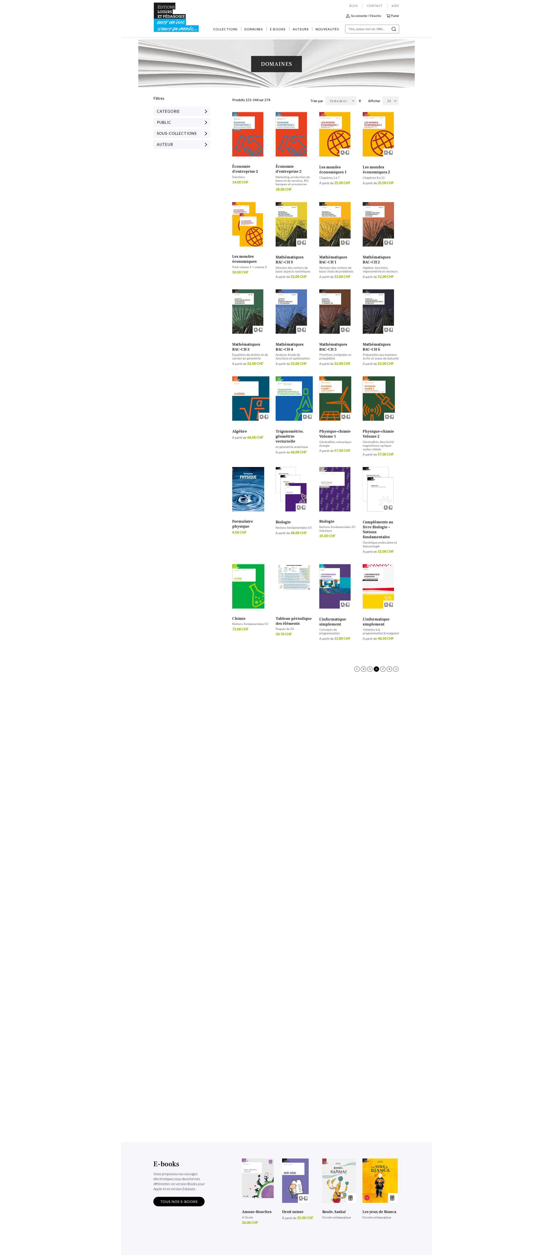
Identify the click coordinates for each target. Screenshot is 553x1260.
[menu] (276, 29)
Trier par (316, 101)
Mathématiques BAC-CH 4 (290, 347)
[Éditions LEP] (170, 17)
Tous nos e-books (179, 1201)
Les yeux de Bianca (379, 1211)
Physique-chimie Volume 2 (378, 434)
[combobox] (372, 29)
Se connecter (359, 16)
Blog (354, 6)
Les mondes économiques (244, 259)
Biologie (283, 522)
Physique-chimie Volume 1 (335, 434)
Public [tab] (164, 122)
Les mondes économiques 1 (332, 170)
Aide (395, 6)
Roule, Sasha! (334, 1211)
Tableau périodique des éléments (294, 621)
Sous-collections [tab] (177, 133)
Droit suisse (293, 1211)
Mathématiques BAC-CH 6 (377, 347)
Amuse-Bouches (257, 1211)
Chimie (239, 618)
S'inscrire (375, 16)
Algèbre (239, 431)
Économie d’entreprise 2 (245, 169)
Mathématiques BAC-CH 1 (333, 260)
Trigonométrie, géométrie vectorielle (290, 436)
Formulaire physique (242, 524)
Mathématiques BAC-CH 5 (333, 347)
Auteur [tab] (165, 144)
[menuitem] (225, 29)
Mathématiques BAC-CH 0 (290, 260)
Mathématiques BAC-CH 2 (377, 260)
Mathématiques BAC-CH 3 (246, 347)
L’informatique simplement (332, 622)
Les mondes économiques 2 (376, 170)
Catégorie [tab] (168, 111)
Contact (375, 6)
